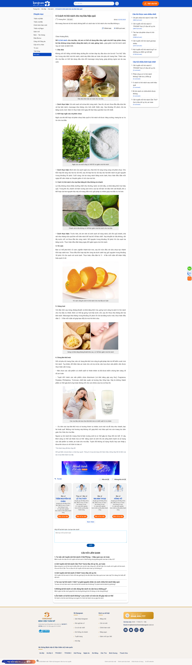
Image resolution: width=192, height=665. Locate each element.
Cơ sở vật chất (80, 628)
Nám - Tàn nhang (39, 35)
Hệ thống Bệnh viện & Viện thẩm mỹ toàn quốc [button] (55, 647)
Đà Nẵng (95, 653)
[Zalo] (190, 274)
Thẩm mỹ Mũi (38, 22)
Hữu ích (105, 479)
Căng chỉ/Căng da (39, 41)
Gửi (90, 545)
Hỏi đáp (43, 9)
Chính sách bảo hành (124, 661)
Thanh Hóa (124, 653)
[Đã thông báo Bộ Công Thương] (44, 633)
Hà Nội (41, 653)
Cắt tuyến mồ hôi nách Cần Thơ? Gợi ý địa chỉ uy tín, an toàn (145, 102)
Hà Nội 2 (50, 653)
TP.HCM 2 (67, 653)
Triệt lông (37, 51)
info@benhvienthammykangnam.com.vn (141, 625)
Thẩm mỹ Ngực (39, 28)
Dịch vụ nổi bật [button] (104, 613)
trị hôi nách (62, 40)
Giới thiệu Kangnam (81, 619)
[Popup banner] (18, 662)
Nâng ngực (103, 632)
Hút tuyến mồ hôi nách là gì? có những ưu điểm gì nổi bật (144, 51)
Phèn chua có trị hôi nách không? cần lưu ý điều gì (142, 76)
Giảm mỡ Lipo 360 (106, 636)
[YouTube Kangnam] (131, 630)
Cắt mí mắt (103, 623)
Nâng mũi (103, 619)
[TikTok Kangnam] (142, 630)
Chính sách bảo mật (110, 661)
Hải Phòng (77, 653)
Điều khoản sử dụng (137, 661)
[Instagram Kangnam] (136, 630)
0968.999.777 (138, 616)
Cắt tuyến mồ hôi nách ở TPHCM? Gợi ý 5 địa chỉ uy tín (144, 26)
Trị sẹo (36, 48)
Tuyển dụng (78, 636)
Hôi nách (51, 9)
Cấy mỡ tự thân (39, 45)
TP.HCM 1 (58, 653)
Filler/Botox (37, 38)
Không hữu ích (120, 479)
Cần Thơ (104, 653)
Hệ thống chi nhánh (81, 632)
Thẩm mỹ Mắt (38, 19)
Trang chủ (36, 9)
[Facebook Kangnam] (126, 630)
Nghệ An (87, 653)
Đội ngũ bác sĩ (79, 623)
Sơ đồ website (149, 661)
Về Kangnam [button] (78, 613)
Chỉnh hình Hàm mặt (40, 25)
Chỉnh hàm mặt (105, 628)
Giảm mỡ (37, 32)
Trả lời (59, 479)
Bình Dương (113, 653)
